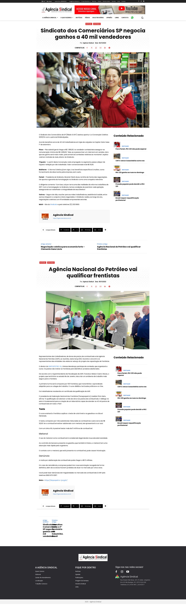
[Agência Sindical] (46, 216)
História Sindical (80, 584)
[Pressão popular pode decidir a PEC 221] (117, 179)
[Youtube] (144, 1)
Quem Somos (39, 571)
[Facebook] (139, 1)
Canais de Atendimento (43, 577)
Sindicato (53, 204)
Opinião (77, 574)
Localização (39, 581)
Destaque (97, 24)
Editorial (38, 574)
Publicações (79, 577)
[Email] (100, 48)
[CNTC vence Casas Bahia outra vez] (117, 156)
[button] (142, 17)
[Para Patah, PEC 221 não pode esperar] (117, 144)
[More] (105, 230)
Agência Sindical (88, 43)
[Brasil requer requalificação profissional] (117, 193)
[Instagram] (141, 1)
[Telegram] (109, 48)
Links (77, 587)
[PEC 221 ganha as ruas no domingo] (117, 168)
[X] (91, 48)
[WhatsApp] (96, 48)
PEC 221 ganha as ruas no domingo (130, 172)
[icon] (132, 16)
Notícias (88, 24)
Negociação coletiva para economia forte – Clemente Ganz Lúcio (63, 248)
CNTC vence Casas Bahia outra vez (130, 161)
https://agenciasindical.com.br (62, 218)
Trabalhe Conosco (41, 584)
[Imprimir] (105, 48)
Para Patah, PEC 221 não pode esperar (131, 149)
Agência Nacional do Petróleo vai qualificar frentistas (119, 248)
